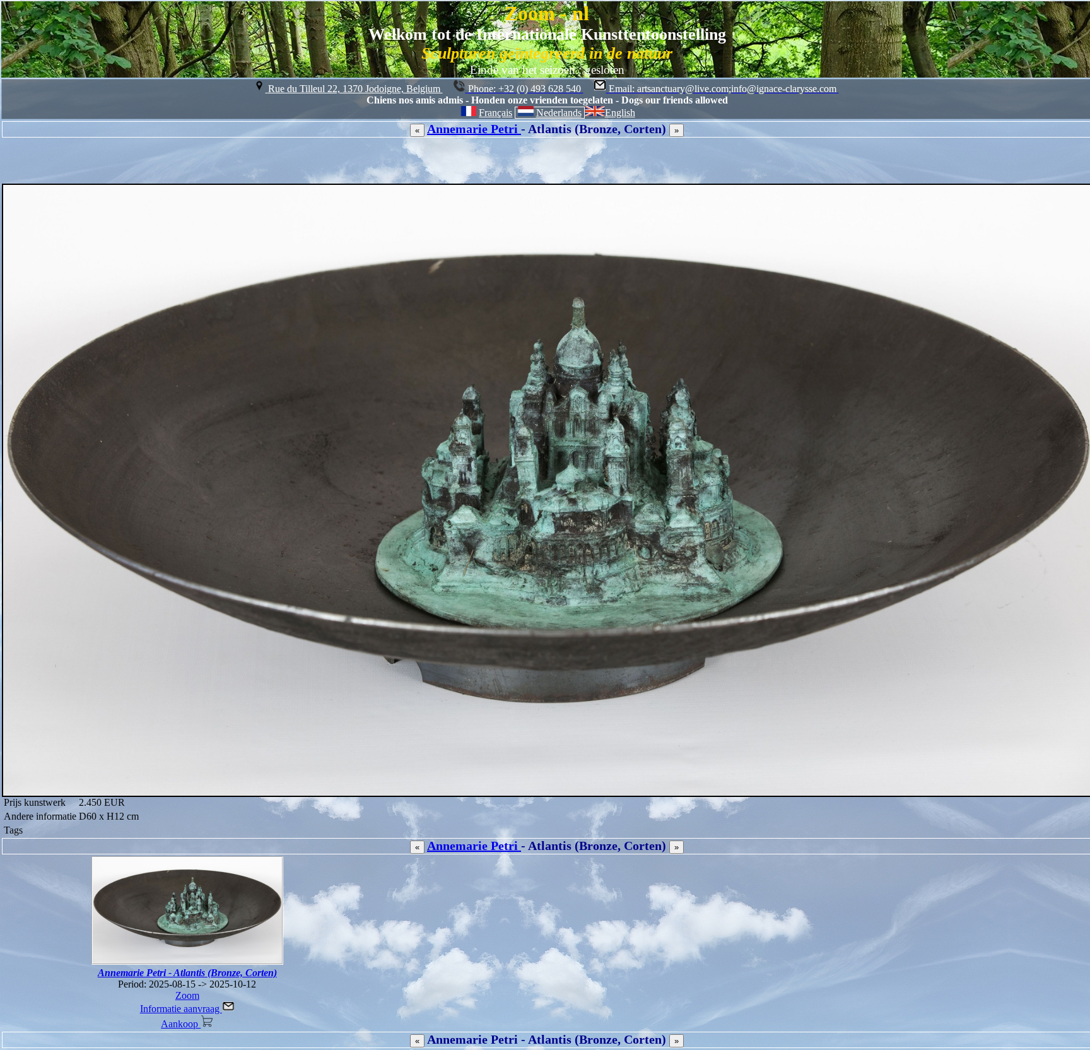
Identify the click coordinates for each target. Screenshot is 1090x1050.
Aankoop (181, 1023)
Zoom (187, 995)
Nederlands (558, 112)
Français (495, 112)
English (620, 112)
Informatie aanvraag (181, 1008)
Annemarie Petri (474, 129)
